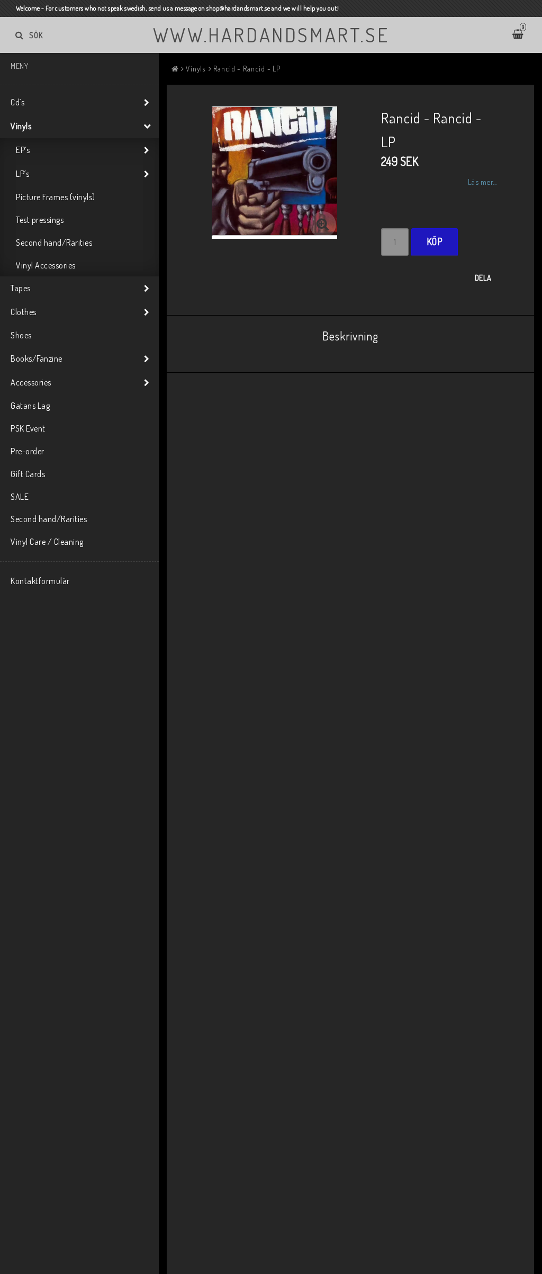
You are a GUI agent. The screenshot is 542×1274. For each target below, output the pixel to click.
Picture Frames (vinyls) (55, 197)
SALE (20, 496)
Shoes (21, 335)
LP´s (22, 173)
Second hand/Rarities (54, 242)
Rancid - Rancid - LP (247, 68)
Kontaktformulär (40, 581)
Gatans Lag (30, 405)
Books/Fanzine (36, 358)
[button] (323, 224)
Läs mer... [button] (482, 181)
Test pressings (40, 219)
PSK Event (28, 428)
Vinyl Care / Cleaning (47, 541)
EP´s (23, 150)
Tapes (21, 288)
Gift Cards (28, 474)
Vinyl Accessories (46, 265)
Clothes (24, 312)
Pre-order (27, 451)
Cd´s (17, 102)
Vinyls (21, 126)
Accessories (31, 382)
